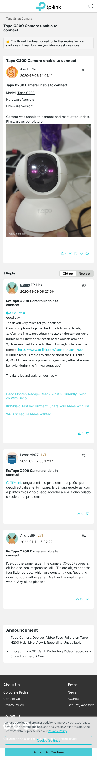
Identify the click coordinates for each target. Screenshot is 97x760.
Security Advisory (81, 705)
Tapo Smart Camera (19, 18)
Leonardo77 (29, 455)
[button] (6, 6)
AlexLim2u (28, 69)
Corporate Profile (15, 692)
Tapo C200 (26, 93)
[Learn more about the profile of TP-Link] (13, 288)
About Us (11, 684)
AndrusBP (27, 535)
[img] (76, 253)
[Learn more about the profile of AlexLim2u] (13, 72)
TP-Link (36, 285)
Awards (73, 699)
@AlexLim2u (15, 313)
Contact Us (11, 699)
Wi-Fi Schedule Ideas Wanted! (29, 414)
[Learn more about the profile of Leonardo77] (13, 458)
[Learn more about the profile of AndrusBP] (13, 538)
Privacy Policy (13, 705)
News (72, 692)
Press (72, 684)
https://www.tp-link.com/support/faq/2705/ (50, 350)
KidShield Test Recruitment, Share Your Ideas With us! (47, 406)
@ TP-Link (14, 483)
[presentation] (12, 72)
